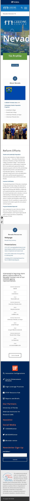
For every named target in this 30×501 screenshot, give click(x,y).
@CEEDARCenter (11, 435)
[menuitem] (21, 8)
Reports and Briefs (12, 398)
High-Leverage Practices (14, 387)
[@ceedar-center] (3, 440)
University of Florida (10, 408)
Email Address (6, 451)
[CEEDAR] (12, 8)
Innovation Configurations (15, 373)
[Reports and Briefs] (3, 398)
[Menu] (24, 8)
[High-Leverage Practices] (3, 386)
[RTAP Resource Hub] (3, 392)
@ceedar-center (11, 440)
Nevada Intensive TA (9, 14)
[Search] (21, 8)
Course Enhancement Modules (13, 380)
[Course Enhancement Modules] (3, 379)
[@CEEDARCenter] (3, 434)
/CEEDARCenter (11, 429)
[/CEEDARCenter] (3, 428)
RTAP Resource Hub (12, 393)
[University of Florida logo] (15, 368)
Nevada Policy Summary (10, 240)
